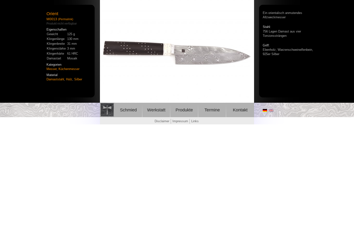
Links (195, 121)
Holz (69, 79)
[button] (250, 4)
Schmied (128, 110)
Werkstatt (156, 110)
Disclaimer (162, 121)
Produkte (184, 110)
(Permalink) (65, 19)
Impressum (180, 121)
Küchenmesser (69, 69)
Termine (212, 110)
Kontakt (240, 110)
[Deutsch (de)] (265, 111)
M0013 (51, 19)
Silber (78, 79)
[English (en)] (271, 111)
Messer (51, 69)
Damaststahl (55, 79)
